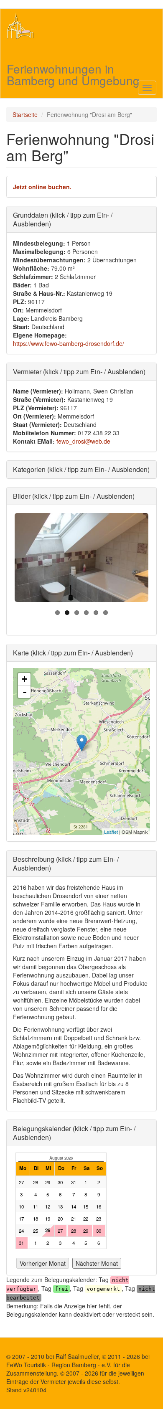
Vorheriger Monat (43, 1263)
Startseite (25, 114)
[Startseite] (20, 25)
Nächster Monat (97, 1263)
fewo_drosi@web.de (83, 441)
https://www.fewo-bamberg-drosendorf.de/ (68, 343)
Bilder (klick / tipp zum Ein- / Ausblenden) (74, 496)
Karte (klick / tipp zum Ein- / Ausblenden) (73, 653)
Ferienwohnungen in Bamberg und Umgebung (73, 68)
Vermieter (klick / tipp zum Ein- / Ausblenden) (79, 371)
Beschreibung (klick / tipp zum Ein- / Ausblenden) (66, 863)
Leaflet (111, 831)
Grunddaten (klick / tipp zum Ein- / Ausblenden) (62, 219)
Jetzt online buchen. (42, 187)
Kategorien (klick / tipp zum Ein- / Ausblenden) (81, 469)
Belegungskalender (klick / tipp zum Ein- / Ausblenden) (74, 1133)
